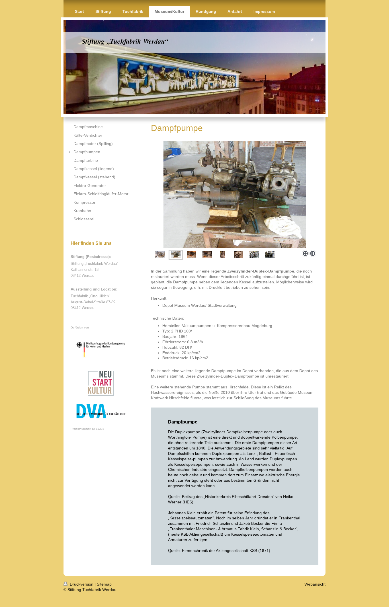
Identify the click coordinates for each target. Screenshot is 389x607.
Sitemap (104, 584)
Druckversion (82, 584)
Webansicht (314, 584)
